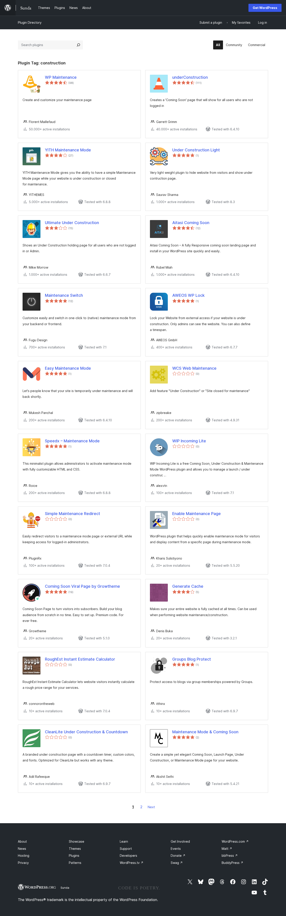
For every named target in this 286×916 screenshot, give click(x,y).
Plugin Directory (30, 22)
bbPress (230, 855)
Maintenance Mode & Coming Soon (205, 731)
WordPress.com (235, 841)
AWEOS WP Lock (188, 295)
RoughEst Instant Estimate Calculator (80, 659)
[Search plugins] (78, 44)
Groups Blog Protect (191, 659)
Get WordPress (265, 8)
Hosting (23, 855)
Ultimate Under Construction (72, 222)
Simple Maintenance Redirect (72, 513)
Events (176, 848)
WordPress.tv (131, 863)
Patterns (75, 863)
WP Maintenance (61, 77)
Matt (227, 848)
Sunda (65, 887)
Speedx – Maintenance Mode (72, 441)
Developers (128, 855)
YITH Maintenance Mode (68, 150)
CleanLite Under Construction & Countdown (86, 731)
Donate (178, 855)
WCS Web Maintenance (194, 368)
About (22, 841)
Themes (75, 848)
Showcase (76, 841)
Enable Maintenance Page (196, 513)
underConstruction (190, 77)
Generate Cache (187, 586)
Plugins (74, 855)
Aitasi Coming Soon (190, 222)
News (22, 848)
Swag (177, 863)
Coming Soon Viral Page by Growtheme (82, 586)
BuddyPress (232, 863)
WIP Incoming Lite (189, 441)
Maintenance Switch (64, 295)
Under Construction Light (196, 150)
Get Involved (180, 841)
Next (151, 807)
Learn (124, 841)
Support (126, 848)
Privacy (23, 863)
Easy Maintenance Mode (68, 368)
